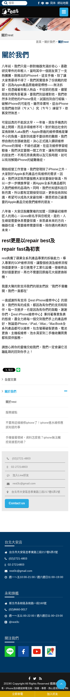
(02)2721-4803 (20, 458)
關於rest (63, 41)
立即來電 (17, 693)
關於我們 (49, 41)
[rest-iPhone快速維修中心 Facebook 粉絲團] (23, 651)
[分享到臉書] (29, 679)
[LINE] (42, 3)
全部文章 (10, 379)
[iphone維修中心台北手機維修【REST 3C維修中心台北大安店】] (35, 24)
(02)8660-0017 (18, 609)
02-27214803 (18, 466)
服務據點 (11, 412)
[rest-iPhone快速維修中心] (17, 12)
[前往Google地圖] (50, 651)
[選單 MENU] (64, 12)
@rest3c (14, 621)
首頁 (38, 41)
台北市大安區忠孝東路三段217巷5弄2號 (34, 491)
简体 (53, 2)
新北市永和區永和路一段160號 (27, 603)
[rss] (40, 679)
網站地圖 (62, 2)
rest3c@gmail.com (23, 483)
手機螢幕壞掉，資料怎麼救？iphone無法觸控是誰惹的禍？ (33, 440)
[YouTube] (37, 651)
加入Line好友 (19, 475)
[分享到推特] (34, 679)
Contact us (17, 503)
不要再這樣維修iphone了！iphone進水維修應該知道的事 (34, 425)
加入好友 (52, 693)
